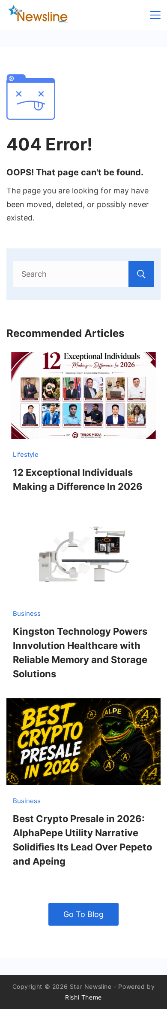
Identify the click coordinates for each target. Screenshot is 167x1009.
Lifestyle (26, 454)
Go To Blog (83, 914)
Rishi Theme (83, 997)
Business (27, 613)
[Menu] (155, 15)
